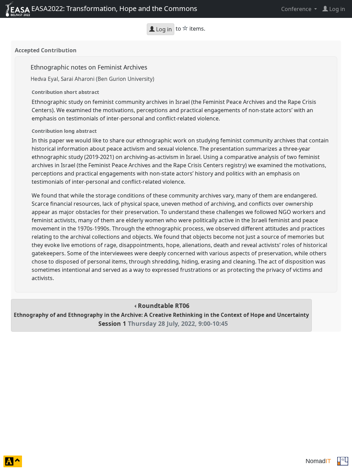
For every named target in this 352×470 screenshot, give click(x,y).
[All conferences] (342, 460)
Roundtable (161, 314)
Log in (163, 29)
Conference (297, 9)
